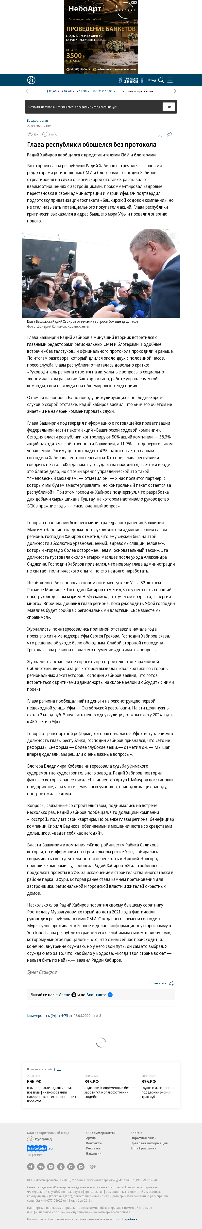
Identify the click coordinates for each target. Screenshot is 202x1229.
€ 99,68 (67, 91)
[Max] (80, 1166)
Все (59, 1069)
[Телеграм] (30, 1166)
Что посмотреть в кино (138, 91)
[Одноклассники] (61, 1166)
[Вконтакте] (41, 1166)
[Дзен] (50, 1166)
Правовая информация (149, 1143)
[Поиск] (161, 80)
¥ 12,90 (82, 91)
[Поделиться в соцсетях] (169, 134)
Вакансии (93, 1153)
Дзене (64, 994)
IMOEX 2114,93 (102, 91)
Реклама (93, 1148)
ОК (169, 106)
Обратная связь (143, 1138)
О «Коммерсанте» (101, 1132)
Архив (91, 1138)
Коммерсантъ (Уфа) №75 (47, 1015)
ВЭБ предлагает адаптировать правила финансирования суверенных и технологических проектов (51, 1094)
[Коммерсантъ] (31, 80)
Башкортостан (37, 120)
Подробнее (129, 1219)
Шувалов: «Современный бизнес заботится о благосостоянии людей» (109, 1092)
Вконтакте (96, 994)
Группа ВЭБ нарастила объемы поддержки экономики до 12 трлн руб (165, 1092)
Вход (152, 80)
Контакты (94, 1143)
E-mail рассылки (143, 1148)
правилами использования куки (97, 107)
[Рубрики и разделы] (170, 80)
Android (136, 1132)
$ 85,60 (52, 91)
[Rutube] (71, 1166)
